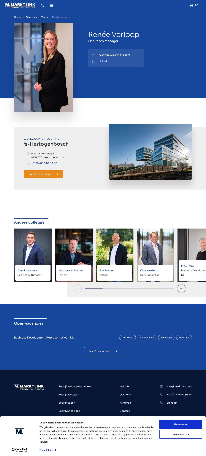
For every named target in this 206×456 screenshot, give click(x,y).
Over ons (31, 17)
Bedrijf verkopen (69, 394)
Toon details (46, 450)
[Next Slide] (181, 288)
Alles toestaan (180, 424)
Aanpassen (179, 434)
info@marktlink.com (179, 386)
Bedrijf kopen (67, 402)
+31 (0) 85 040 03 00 (44, 163)
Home (17, 17)
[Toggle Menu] (51, 5)
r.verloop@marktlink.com (114, 54)
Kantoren (125, 402)
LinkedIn (104, 61)
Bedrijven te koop (69, 410)
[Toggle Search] (42, 5)
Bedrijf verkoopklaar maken (75, 386)
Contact (125, 410)
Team (44, 17)
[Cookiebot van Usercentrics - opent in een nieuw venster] (19, 450)
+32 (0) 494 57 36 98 (179, 394)
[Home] (20, 5)
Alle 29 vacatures (99, 351)
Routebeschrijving (40, 174)
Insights (125, 386)
